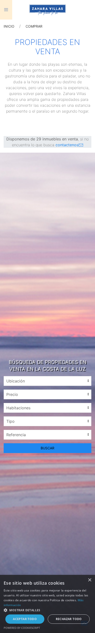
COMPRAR (34, 26)
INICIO (9, 26)
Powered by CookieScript (22, 628)
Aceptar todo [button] (25, 619)
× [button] (89, 580)
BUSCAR (47, 448)
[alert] (47, 604)
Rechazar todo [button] (69, 619)
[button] (47, 610)
